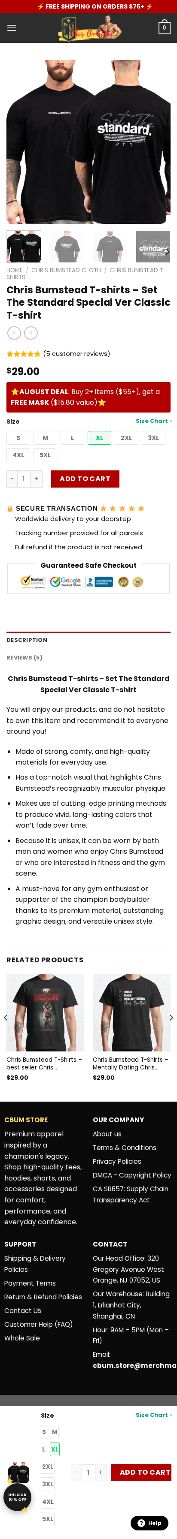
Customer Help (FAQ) (38, 1324)
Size (87, 421)
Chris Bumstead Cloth (66, 270)
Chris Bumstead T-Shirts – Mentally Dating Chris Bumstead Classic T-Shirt (130, 1063)
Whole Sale (22, 1338)
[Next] (156, 142)
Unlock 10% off (17, 1497)
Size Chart (152, 421)
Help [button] (155, 1523)
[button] (18, 438)
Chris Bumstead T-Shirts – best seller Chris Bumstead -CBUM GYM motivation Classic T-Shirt (44, 1063)
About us (107, 1133)
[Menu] (11, 27)
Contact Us (22, 1310)
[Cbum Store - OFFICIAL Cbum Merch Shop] (88, 28)
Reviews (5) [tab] (24, 657)
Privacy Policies (117, 1161)
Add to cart (85, 479)
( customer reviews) (76, 353)
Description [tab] (26, 640)
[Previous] (20, 142)
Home (14, 270)
